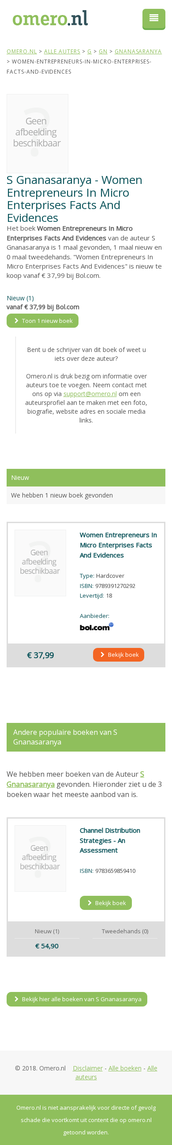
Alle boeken (125, 1068)
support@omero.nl (90, 393)
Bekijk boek (123, 655)
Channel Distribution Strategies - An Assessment (110, 840)
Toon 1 (47, 321)
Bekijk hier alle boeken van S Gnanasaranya (81, 999)
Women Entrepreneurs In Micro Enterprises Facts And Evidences (118, 544)
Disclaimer (88, 1068)
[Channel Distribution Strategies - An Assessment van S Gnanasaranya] (41, 858)
